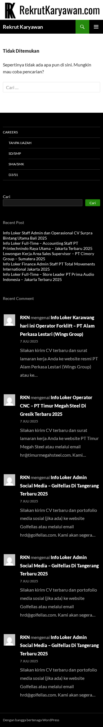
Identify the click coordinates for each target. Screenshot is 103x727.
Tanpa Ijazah (20, 143)
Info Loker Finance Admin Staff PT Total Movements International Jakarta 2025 (49, 266)
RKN (25, 317)
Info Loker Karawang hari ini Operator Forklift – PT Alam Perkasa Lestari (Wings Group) (57, 326)
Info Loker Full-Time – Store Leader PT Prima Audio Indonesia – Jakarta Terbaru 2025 (48, 277)
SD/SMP (15, 153)
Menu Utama (96, 27)
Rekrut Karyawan (23, 27)
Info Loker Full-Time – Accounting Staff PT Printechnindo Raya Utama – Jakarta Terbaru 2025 (47, 246)
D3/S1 (13, 175)
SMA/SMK (16, 164)
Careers (10, 132)
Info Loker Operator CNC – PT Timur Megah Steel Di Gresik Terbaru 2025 (56, 406)
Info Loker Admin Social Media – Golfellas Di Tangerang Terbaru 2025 (59, 486)
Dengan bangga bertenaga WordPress (31, 720)
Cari (6, 196)
